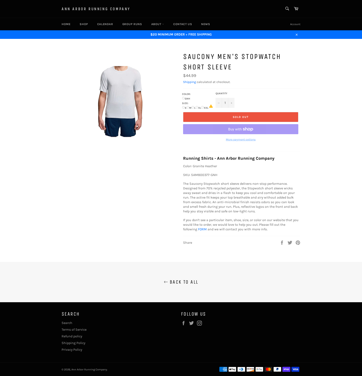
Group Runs (132, 24)
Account (295, 24)
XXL (206, 107)
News (205, 24)
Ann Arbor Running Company (96, 8)
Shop (84, 24)
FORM (202, 229)
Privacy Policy (72, 350)
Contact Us (182, 24)
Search (67, 323)
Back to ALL (183, 282)
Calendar (105, 24)
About (156, 24)
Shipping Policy (73, 343)
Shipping (189, 82)
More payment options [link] (241, 139)
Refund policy (72, 336)
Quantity (221, 93)
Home (66, 24)
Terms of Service (74, 329)
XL (199, 107)
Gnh (187, 98)
